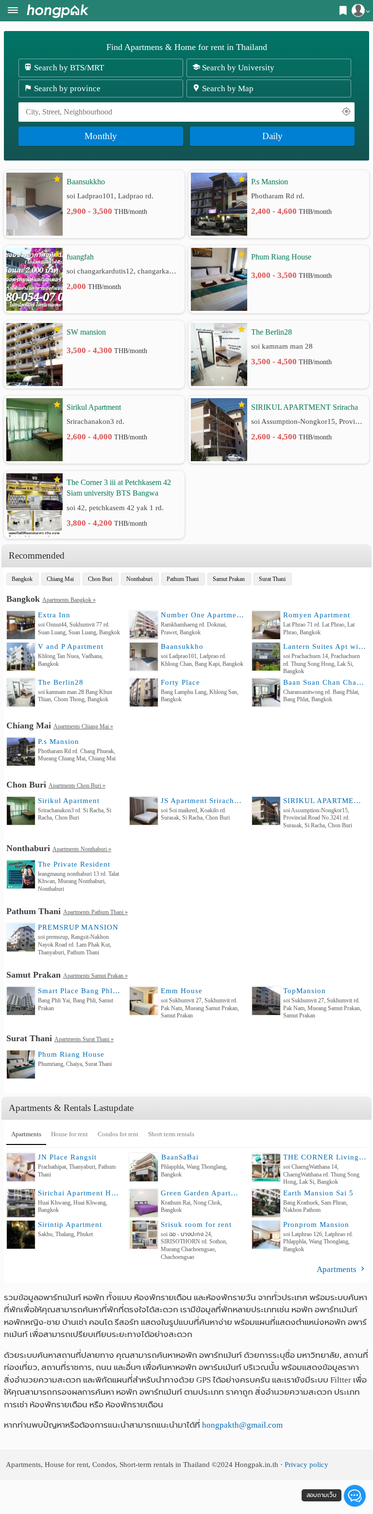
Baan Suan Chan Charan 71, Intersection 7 (325, 682)
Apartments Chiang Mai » (83, 726)
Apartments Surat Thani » (84, 1039)
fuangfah (80, 257)
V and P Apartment (70, 646)
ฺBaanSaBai (180, 1157)
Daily (272, 136)
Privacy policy (306, 1464)
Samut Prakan (229, 579)
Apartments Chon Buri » (77, 785)
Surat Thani (272, 579)
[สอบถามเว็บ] (355, 1496)
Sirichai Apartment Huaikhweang (79, 1193)
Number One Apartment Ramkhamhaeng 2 (202, 615)
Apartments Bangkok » (69, 599)
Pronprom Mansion (316, 1224)
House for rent (69, 1134)
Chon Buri (100, 579)
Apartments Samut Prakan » (95, 975)
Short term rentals (171, 1134)
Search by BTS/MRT (68, 67)
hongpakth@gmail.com (242, 1425)
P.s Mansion (269, 181)
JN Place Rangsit (67, 1157)
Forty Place (180, 682)
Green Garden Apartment (202, 1193)
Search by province (66, 88)
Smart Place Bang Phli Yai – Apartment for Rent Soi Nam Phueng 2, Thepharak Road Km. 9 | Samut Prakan (79, 991)
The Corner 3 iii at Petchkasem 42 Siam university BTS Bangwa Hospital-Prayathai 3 (119, 488)
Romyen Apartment (316, 615)
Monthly (101, 136)
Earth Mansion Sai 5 (318, 1193)
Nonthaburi (139, 579)
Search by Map (227, 88)
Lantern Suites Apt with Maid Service (325, 646)
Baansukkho (86, 181)
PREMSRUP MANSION (78, 927)
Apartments (26, 1134)
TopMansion (304, 991)
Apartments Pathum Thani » (95, 912)
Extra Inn (54, 615)
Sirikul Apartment (94, 407)
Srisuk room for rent (196, 1224)
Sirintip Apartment (70, 1224)
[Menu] (13, 11)
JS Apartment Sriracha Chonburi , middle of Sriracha (202, 801)
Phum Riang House (281, 257)
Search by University (237, 67)
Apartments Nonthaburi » (81, 849)
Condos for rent (118, 1134)
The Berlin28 (271, 332)
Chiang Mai (60, 579)
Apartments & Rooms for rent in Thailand (57, 10)
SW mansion (86, 332)
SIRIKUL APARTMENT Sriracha (304, 407)
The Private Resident (74, 864)
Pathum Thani (183, 579)
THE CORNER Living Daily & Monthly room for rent (325, 1157)
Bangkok (22, 579)
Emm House (182, 991)
